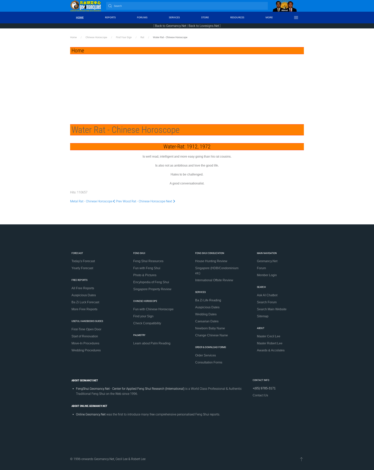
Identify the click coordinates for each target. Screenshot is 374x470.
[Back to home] (85, 6)
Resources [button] (237, 17)
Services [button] (174, 17)
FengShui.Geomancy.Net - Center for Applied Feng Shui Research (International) (130, 389)
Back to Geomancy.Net (170, 26)
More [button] (269, 17)
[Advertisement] (187, 83)
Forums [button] (142, 17)
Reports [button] (110, 17)
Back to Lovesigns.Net (204, 26)
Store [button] (205, 17)
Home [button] (80, 17)
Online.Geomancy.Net (91, 414)
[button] (296, 17)
